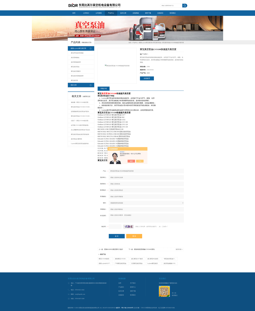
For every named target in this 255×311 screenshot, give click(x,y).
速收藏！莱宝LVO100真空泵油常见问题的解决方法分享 (82, 102)
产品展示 (121, 287)
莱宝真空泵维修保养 (77, 76)
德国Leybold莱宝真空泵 (78, 48)
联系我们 (133, 295)
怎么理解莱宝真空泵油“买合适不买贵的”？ (82, 130)
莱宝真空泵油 (75, 66)
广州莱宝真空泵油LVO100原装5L (122, 263)
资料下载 (133, 291)
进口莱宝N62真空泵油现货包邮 (154, 259)
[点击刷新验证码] (128, 226)
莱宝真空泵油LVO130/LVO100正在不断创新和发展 (82, 116)
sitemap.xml (170, 308)
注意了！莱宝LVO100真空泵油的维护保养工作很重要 (82, 120)
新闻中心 (133, 287)
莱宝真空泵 (74, 80)
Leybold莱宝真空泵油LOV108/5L (154, 263)
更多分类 (74, 85)
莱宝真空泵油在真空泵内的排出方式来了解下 (82, 134)
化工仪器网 (161, 308)
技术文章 (121, 291)
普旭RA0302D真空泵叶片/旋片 (113, 249)
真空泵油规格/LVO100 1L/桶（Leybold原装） (171, 263)
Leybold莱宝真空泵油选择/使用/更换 (82, 143)
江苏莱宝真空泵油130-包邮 (138, 263)
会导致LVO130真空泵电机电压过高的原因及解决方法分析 (82, 125)
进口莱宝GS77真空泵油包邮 (138, 259)
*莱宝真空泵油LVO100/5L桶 (171, 259)
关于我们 (133, 283)
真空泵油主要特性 (76, 139)
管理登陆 (148, 308)
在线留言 (147, 78)
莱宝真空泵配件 (76, 71)
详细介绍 (103, 88)
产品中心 (135, 42)
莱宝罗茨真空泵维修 (77, 53)
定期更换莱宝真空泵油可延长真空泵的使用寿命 (82, 111)
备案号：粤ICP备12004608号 (124, 308)
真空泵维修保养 (76, 62)
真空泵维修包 (75, 57)
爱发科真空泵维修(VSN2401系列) (144, 249)
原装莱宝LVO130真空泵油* (122, 259)
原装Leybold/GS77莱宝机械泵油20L (106, 263)
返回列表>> (179, 249)
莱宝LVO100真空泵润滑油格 (106, 259)
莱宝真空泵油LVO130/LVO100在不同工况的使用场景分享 (82, 107)
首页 (130, 42)
